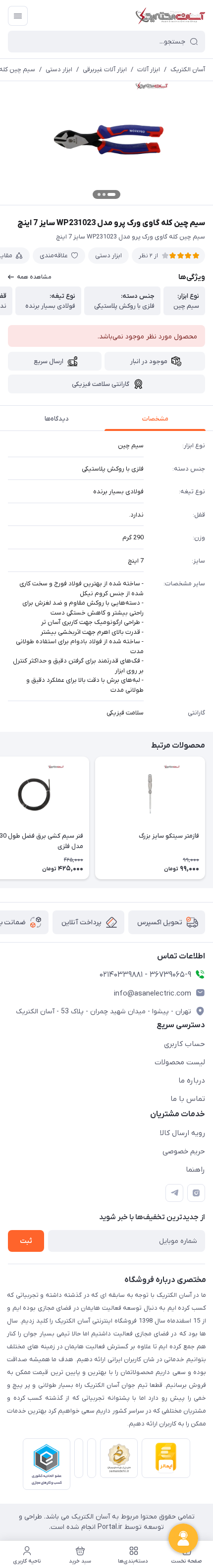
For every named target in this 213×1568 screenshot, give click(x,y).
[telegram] (174, 1193)
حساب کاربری (184, 1044)
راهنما (195, 1170)
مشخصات (155, 419)
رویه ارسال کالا (182, 1133)
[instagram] (196, 1193)
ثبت (26, 1241)
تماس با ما (187, 1099)
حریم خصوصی (183, 1151)
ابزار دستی (59, 69)
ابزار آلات (148, 69)
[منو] (18, 16)
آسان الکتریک (187, 69)
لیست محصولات (180, 1062)
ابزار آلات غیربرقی (105, 69)
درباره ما (191, 1081)
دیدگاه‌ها (57, 419)
